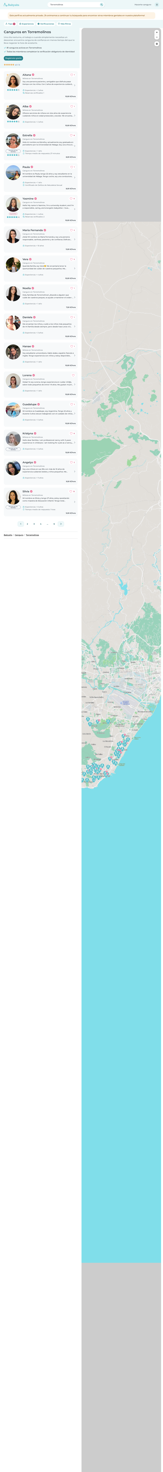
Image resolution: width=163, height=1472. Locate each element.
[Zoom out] (156, 37)
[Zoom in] (156, 32)
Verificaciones (47, 24)
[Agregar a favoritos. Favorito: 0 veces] (73, 375)
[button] (110, 758)
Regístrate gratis (13, 58)
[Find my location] (156, 43)
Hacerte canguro (143, 4)
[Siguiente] (61, 524)
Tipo (11, 24)
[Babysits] (11, 4)
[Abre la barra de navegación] (157, 4)
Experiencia (27, 24)
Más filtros (65, 24)
